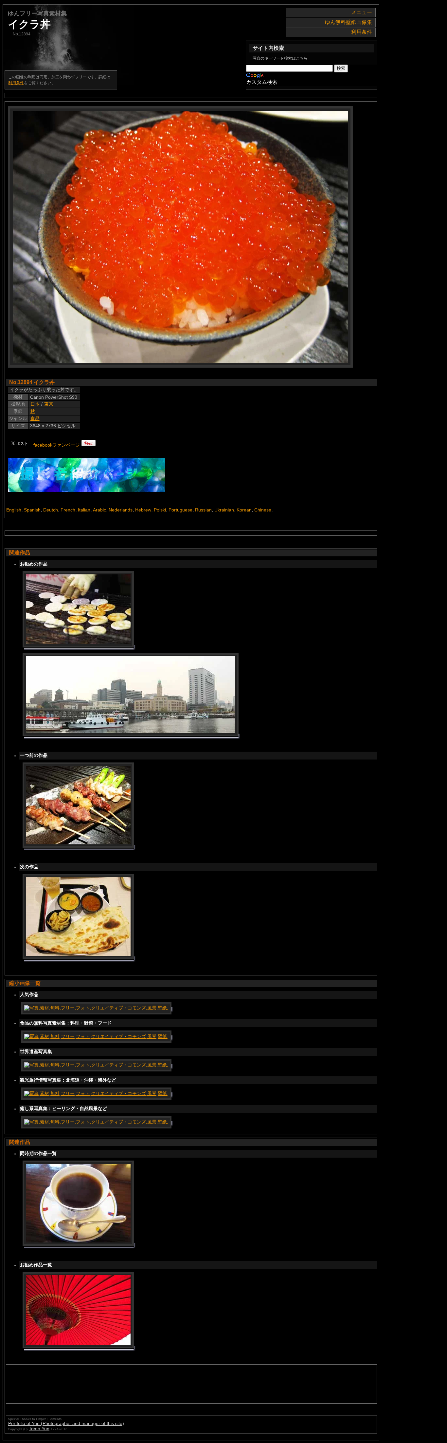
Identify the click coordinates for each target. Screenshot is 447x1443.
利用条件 (361, 32)
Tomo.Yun (39, 1428)
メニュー (361, 12)
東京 (48, 404)
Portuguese (180, 509)
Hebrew (143, 509)
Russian (203, 509)
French (68, 509)
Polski (160, 509)
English (13, 509)
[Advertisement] (128, 1384)
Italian (84, 509)
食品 (35, 418)
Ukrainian (224, 509)
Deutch (50, 509)
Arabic (99, 509)
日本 (35, 404)
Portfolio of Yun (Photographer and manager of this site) (66, 1423)
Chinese (262, 509)
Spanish (32, 509)
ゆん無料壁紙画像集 (348, 22)
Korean (244, 509)
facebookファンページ (56, 445)
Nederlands (121, 509)
